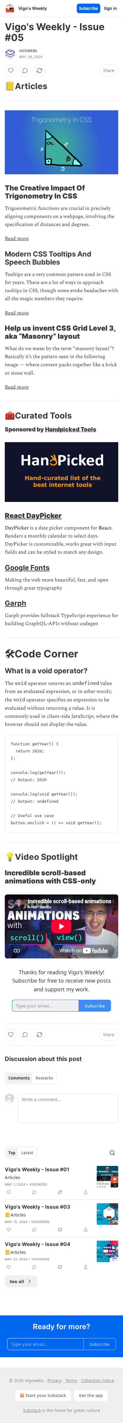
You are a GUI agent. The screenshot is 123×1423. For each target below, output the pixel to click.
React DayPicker (33, 515)
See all (17, 1281)
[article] (61, 1181)
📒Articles (15, 1215)
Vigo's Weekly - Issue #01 (37, 1169)
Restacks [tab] (44, 1078)
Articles (12, 1177)
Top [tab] (11, 1152)
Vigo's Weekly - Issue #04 (37, 1244)
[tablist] (30, 1078)
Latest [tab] (27, 1152)
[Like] (11, 71)
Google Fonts (27, 567)
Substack (32, 1410)
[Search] (112, 1153)
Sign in (110, 8)
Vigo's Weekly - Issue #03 (37, 1207)
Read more (17, 238)
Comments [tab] (19, 1078)
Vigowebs (28, 51)
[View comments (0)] (25, 71)
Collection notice (97, 1380)
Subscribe (88, 8)
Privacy (54, 1380)
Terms (71, 1380)
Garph (15, 603)
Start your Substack (45, 1395)
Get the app (91, 1395)
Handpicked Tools (70, 429)
